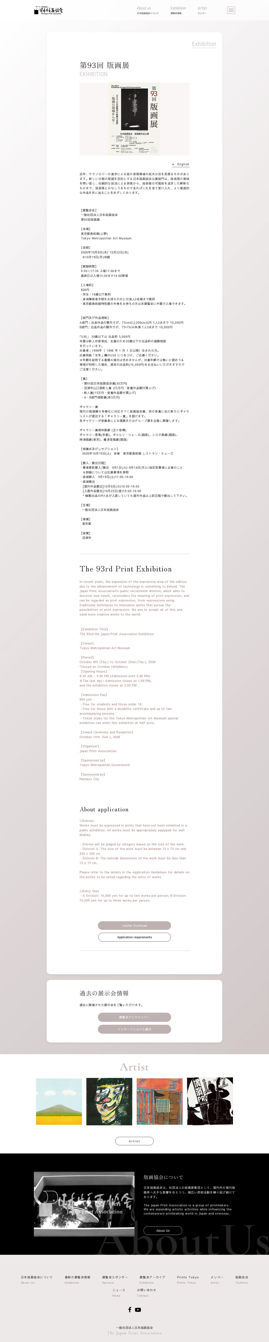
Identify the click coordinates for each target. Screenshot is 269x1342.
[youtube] (138, 1310)
